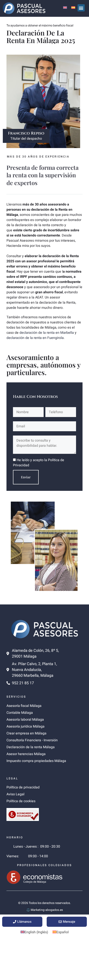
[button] (81, 7)
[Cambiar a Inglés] (65, 7)
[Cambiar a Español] (73, 7)
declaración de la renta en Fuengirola (35, 337)
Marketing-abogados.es (47, 910)
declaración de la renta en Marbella (46, 332)
